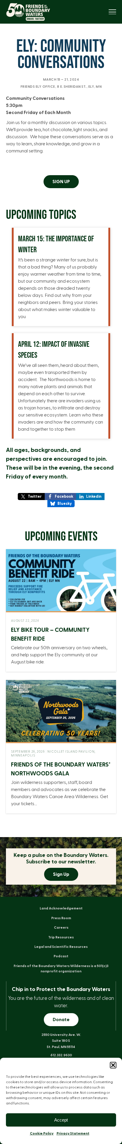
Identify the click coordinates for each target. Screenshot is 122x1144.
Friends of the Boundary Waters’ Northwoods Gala (60, 769)
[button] (113, 1065)
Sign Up (61, 874)
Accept (61, 1119)
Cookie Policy (42, 1133)
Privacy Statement (73, 1133)
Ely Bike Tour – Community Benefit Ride (50, 634)
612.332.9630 (61, 1055)
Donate (61, 1019)
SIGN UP (61, 181)
